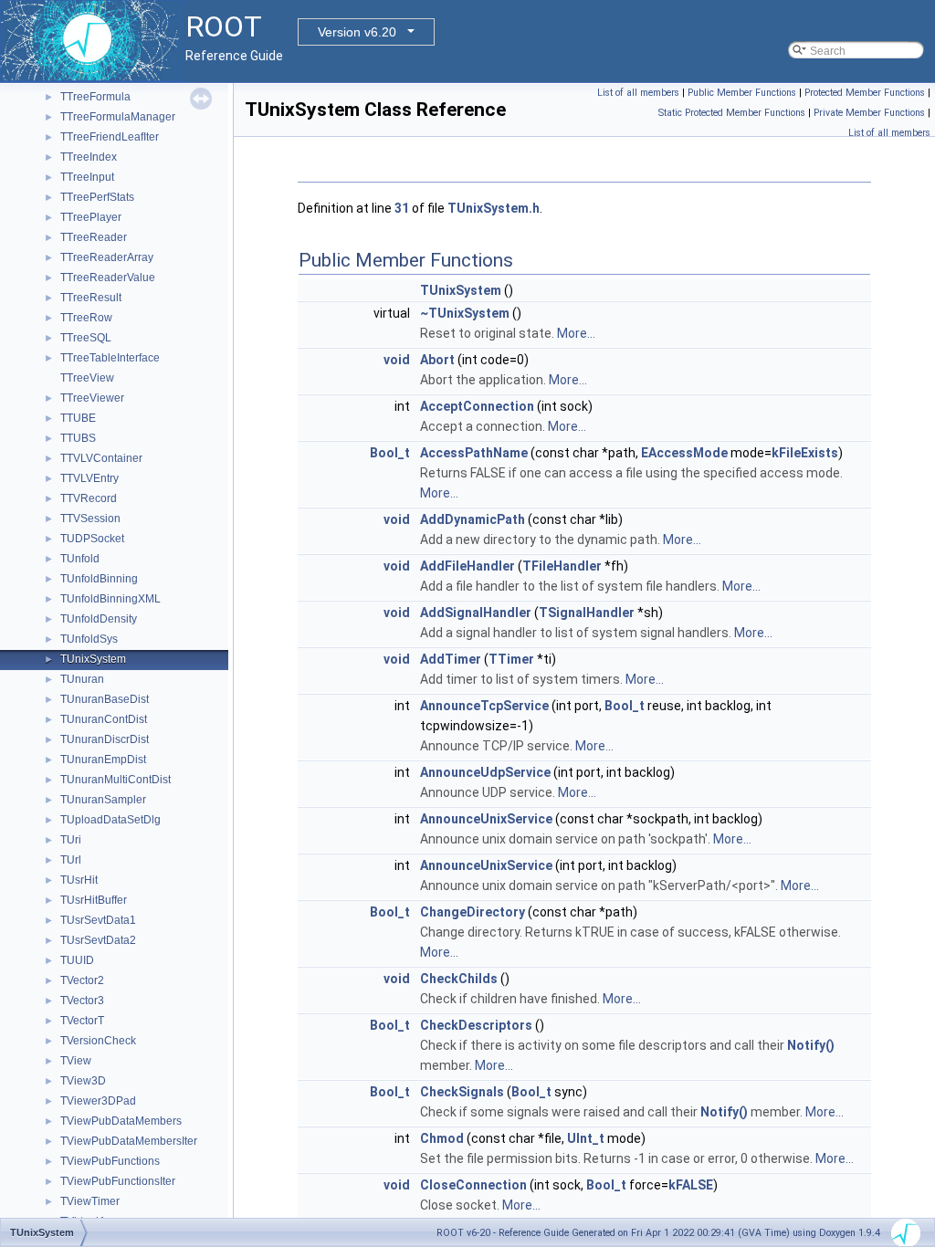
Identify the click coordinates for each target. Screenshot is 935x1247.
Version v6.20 (357, 32)
